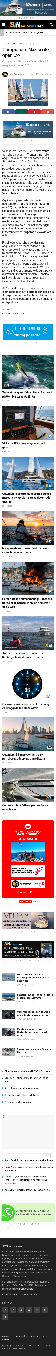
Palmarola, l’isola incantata (18, 1102)
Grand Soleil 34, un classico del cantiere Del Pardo (29, 1160)
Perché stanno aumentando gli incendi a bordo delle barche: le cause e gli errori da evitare (27, 602)
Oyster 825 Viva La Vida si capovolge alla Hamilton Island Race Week (33, 977)
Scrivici (5, 1339)
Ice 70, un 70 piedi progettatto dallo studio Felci (27, 1190)
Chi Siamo (6, 1336)
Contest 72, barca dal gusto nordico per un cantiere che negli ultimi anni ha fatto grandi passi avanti (26, 1179)
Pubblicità (20, 1336)
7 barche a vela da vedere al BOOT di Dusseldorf (28, 1071)
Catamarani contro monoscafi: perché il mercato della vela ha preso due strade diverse (26, 497)
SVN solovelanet (9, 44)
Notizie (22, 44)
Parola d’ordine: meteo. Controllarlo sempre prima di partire (32, 1032)
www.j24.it (8, 309)
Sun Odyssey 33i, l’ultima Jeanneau (22, 1088)
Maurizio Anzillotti (24, 1289)
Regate (31, 44)
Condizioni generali (11, 1294)
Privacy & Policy (37, 1336)
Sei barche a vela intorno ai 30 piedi (22, 1095)
